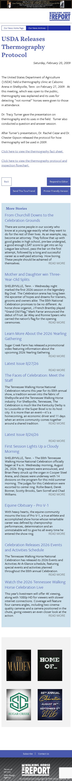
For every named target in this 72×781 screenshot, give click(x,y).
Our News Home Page (14, 28)
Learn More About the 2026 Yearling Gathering (35, 335)
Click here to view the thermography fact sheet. (32, 151)
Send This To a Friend (24, 191)
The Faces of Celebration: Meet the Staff (34, 377)
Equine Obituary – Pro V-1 (27, 505)
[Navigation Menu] (2, 14)
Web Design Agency (9, 776)
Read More (57, 263)
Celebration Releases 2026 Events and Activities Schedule (33, 547)
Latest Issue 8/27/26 (22, 363)
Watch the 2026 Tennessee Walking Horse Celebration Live (35, 584)
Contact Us (43, 753)
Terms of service (8, 770)
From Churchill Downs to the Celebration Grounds (29, 217)
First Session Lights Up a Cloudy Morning (32, 448)
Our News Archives (37, 28)
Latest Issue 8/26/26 (22, 434)
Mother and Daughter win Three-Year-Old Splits (33, 276)
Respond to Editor (59, 181)
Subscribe (28, 753)
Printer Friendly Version (56, 191)
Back (6, 181)
